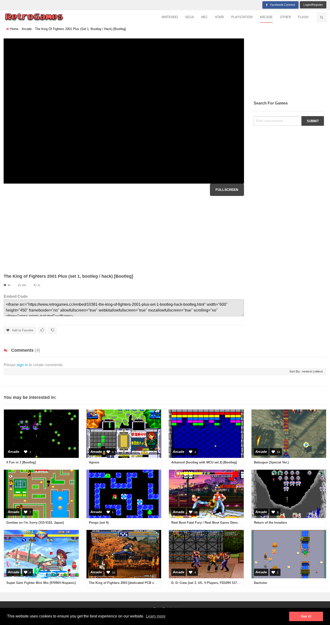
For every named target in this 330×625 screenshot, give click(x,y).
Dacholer (260, 583)
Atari (219, 17)
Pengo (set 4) (98, 522)
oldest (318, 371)
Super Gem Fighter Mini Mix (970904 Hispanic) (41, 583)
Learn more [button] (155, 616)
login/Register (313, 5)
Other (285, 17)
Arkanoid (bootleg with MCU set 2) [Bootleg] (204, 462)
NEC (204, 17)
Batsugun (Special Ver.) (271, 462)
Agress (94, 462)
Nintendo (170, 17)
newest (307, 371)
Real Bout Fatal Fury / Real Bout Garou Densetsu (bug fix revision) (220, 522)
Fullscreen (226, 190)
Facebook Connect (282, 5)
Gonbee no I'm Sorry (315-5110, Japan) (35, 522)
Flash (303, 17)
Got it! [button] (306, 616)
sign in (22, 365)
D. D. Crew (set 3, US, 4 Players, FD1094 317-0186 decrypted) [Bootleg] (223, 583)
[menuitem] (170, 17)
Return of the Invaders (270, 522)
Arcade (266, 17)
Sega (189, 17)
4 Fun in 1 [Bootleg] (21, 462)
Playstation (241, 17)
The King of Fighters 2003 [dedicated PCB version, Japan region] (137, 583)
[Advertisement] (124, 234)
